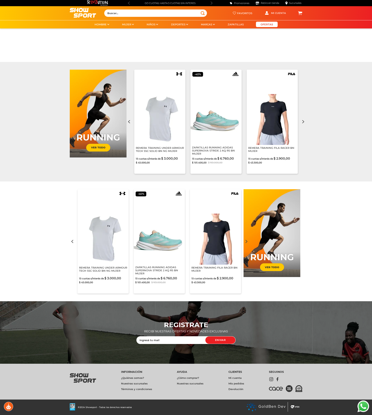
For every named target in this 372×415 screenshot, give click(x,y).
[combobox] (155, 13)
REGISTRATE (186, 325)
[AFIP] (72, 407)
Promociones (241, 3)
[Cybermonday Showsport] (298, 389)
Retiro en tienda (270, 3)
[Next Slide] (211, 3)
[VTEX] (295, 407)
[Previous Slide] (128, 3)
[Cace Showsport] (277, 390)
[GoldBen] (266, 407)
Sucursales (295, 3)
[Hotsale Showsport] (290, 389)
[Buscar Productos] (202, 13)
